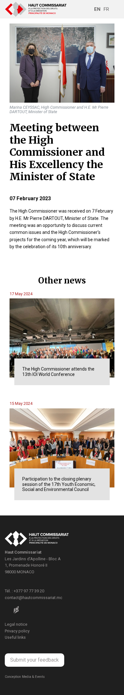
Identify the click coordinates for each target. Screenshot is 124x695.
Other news (62, 280)
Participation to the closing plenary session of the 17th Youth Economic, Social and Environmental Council (58, 484)
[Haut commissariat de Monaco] (37, 539)
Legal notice (16, 624)
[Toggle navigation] (115, 9)
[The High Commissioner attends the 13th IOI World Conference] (62, 338)
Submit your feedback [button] (34, 660)
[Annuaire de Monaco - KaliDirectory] (16, 610)
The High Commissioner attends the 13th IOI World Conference (58, 371)
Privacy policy (17, 631)
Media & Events (33, 677)
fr (106, 9)
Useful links (15, 637)
